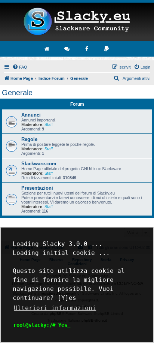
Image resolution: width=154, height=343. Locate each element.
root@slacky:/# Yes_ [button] (41, 325)
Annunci (31, 115)
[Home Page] (77, 21)
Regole (29, 139)
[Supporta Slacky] (107, 49)
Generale (17, 92)
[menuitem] (19, 67)
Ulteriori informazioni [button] (55, 308)
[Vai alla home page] (47, 49)
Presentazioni (37, 188)
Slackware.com (38, 163)
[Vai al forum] (67, 49)
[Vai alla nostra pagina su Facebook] (87, 49)
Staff (48, 124)
